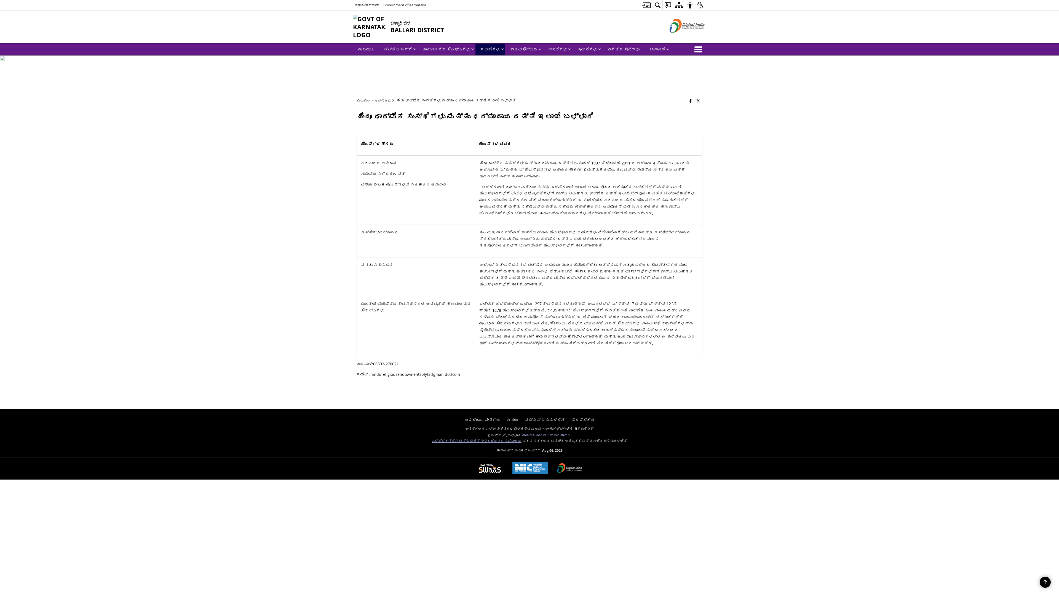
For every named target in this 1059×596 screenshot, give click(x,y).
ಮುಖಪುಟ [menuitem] (366, 49)
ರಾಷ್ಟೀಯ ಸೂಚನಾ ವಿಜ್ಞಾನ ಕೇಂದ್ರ (546, 435)
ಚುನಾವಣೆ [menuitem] (657, 49)
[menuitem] (646, 5)
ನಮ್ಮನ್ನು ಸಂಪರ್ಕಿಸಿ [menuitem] (545, 419)
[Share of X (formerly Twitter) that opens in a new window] (698, 101)
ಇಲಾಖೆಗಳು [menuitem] (490, 49)
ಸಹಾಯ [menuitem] (512, 419)
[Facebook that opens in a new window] (690, 101)
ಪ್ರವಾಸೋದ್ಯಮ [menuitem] (523, 49)
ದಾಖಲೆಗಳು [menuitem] (557, 49)
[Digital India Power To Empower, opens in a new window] (570, 468)
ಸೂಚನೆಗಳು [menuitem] (587, 49)
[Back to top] (1045, 582)
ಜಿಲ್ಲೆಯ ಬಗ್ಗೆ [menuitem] (398, 49)
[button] (699, 49)
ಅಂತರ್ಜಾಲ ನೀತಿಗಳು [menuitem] (482, 419)
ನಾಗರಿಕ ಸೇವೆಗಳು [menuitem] (624, 49)
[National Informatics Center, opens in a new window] (530, 468)
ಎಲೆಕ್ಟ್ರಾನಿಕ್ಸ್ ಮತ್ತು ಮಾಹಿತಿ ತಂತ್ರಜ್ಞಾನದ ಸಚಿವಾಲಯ (476, 440)
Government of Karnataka (404, 4)
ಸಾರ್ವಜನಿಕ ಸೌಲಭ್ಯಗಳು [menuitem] (446, 49)
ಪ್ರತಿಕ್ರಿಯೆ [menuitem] (583, 419)
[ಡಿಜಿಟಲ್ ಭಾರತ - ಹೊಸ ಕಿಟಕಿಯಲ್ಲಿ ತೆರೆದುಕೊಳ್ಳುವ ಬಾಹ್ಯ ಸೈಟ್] (680, 37)
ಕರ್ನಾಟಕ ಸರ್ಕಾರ (367, 4)
